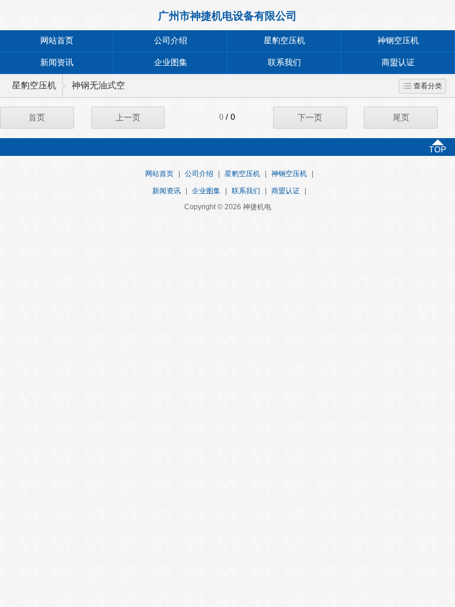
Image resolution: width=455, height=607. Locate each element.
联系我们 (284, 62)
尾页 (401, 117)
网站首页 (56, 40)
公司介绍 (170, 40)
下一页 (309, 117)
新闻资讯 (56, 62)
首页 (36, 117)
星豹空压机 (284, 40)
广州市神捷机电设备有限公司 (227, 16)
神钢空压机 (398, 40)
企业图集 (170, 62)
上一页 (128, 117)
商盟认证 (398, 62)
